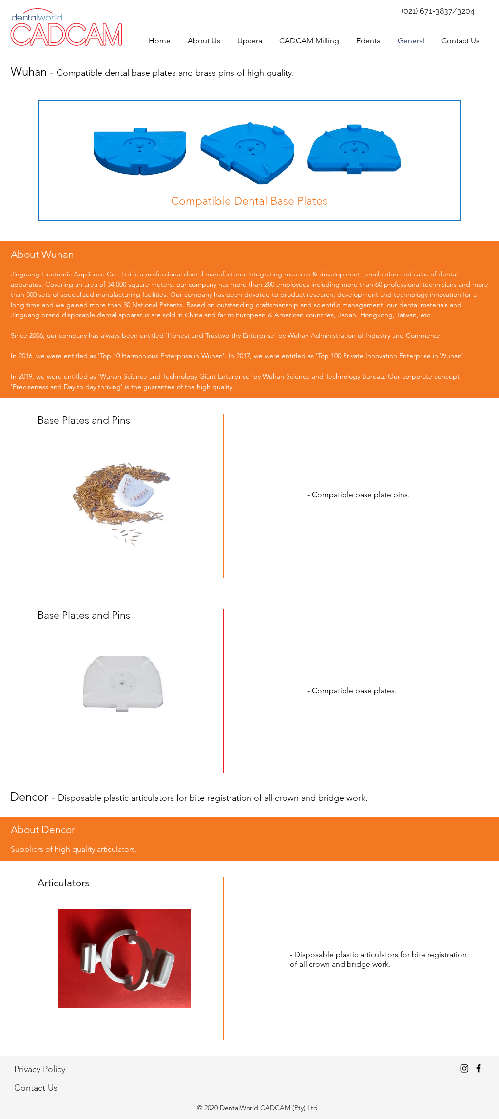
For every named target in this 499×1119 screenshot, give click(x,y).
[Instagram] (464, 1068)
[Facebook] (478, 1068)
